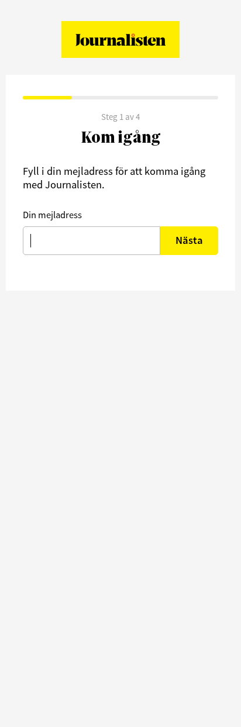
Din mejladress (52, 214)
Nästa (189, 240)
